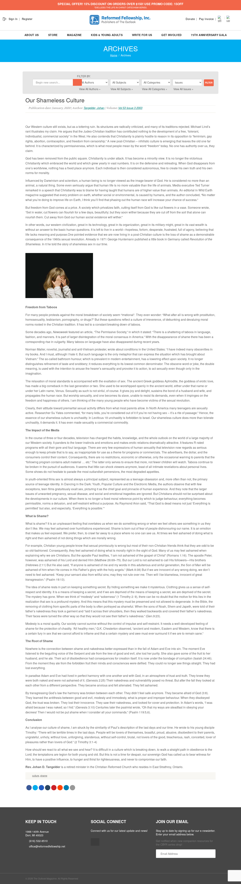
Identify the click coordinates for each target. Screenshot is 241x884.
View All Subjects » (122, 89)
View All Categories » (154, 89)
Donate (190, 19)
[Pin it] (53, 787)
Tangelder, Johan (94, 108)
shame (43, 775)
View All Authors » (90, 89)
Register (27, 19)
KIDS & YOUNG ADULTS (107, 35)
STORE (53, 35)
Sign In (13, 19)
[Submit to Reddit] (60, 787)
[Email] (72, 787)
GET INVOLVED (171, 35)
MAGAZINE (74, 35)
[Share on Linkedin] (66, 787)
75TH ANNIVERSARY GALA (209, 35)
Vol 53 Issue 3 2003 (130, 108)
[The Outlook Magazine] (120, 20)
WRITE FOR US (142, 35)
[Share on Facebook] (29, 787)
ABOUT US (31, 35)
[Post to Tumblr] (47, 787)
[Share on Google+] (41, 787)
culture (35, 775)
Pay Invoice (206, 19)
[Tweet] (35, 787)
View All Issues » (183, 89)
